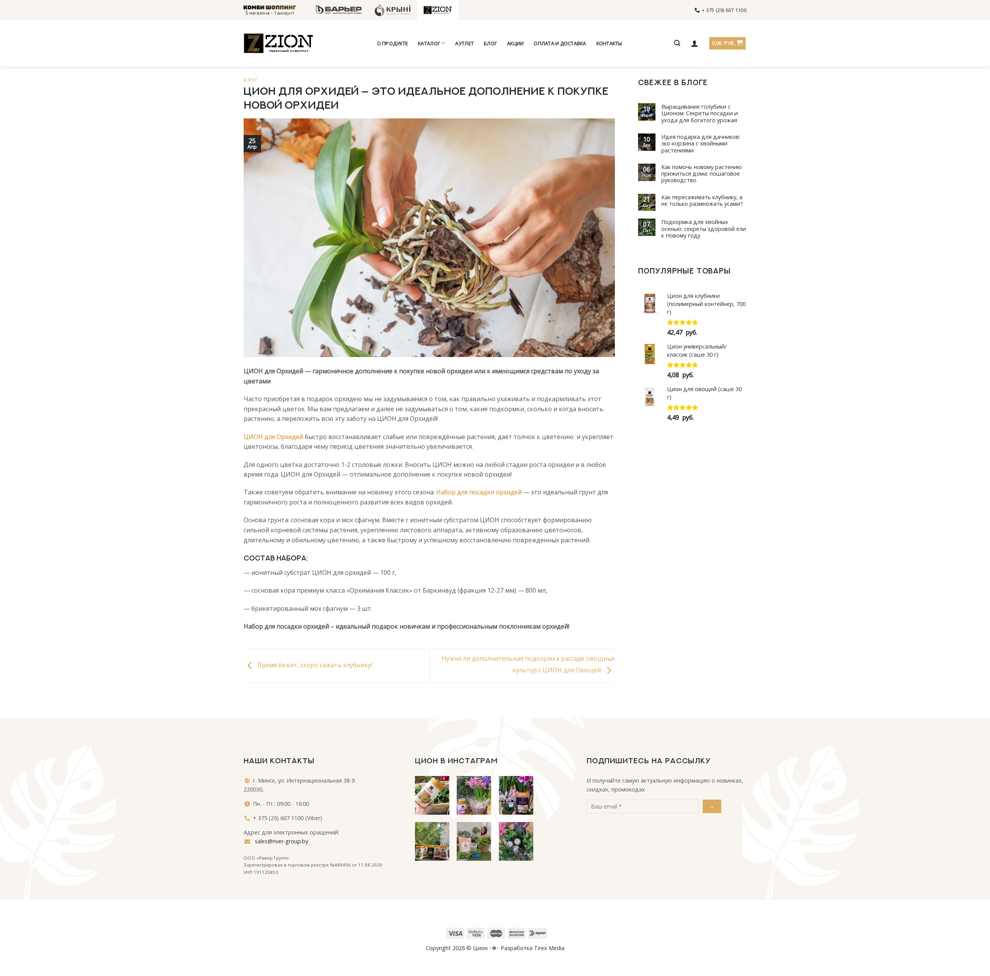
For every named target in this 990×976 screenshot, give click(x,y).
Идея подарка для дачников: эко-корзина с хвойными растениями (700, 143)
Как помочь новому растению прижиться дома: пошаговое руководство (701, 174)
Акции (515, 43)
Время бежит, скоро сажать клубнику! (314, 665)
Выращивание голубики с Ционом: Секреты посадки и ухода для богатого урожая (699, 113)
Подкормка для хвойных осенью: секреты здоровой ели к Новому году (703, 229)
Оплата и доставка (560, 43)
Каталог (429, 43)
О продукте (392, 43)
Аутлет (464, 43)
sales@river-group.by (280, 841)
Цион (480, 948)
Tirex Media (549, 948)
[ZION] (278, 43)
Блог (490, 43)
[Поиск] (677, 43)
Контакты (609, 43)
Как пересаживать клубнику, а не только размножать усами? (702, 200)
